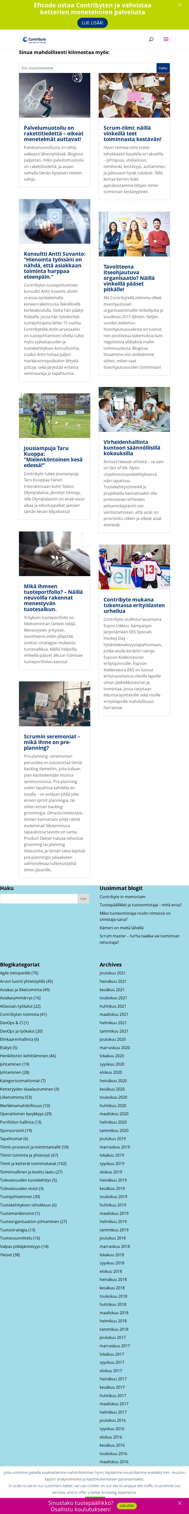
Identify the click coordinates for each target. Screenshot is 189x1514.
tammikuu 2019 (114, 1230)
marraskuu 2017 (115, 1346)
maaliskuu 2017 (114, 1403)
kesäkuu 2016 (112, 1445)
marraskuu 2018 (115, 1246)
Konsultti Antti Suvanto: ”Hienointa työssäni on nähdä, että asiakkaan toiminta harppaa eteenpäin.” (54, 265)
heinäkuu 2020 (113, 1080)
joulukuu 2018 (113, 1238)
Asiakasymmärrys (16, 998)
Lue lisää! (92, 23)
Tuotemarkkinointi (17, 1213)
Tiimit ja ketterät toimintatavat (28, 1163)
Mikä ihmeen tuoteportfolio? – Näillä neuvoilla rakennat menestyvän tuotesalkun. (53, 597)
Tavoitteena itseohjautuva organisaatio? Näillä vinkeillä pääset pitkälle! (129, 278)
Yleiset (6, 1255)
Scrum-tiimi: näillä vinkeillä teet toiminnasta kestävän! (132, 133)
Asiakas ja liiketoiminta (21, 989)
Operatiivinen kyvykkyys (22, 1113)
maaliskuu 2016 (114, 1461)
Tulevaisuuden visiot (19, 1188)
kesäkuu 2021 (112, 989)
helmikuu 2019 (113, 1221)
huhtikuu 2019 (113, 1205)
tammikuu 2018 (114, 1329)
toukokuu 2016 (113, 1453)
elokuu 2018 (111, 1271)
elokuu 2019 (111, 1172)
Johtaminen (10, 1064)
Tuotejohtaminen (16, 1196)
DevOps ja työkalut (17, 1031)
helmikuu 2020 (113, 1122)
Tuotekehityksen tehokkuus (25, 1205)
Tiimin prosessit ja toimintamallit (30, 1147)
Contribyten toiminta (19, 1014)
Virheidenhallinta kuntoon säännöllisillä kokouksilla (132, 447)
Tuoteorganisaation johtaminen (29, 1221)
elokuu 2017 (111, 1370)
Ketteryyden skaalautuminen (26, 1089)
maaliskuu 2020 (114, 1113)
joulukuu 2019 (113, 1138)
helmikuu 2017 (113, 1412)
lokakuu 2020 (112, 1055)
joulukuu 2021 (113, 973)
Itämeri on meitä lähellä (121, 927)
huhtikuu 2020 (113, 1105)
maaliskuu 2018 (114, 1312)
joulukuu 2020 (113, 1039)
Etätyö (6, 1047)
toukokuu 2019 (113, 1196)
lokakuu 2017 (112, 1354)
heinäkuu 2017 (113, 1379)
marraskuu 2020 (115, 1047)
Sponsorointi (12, 1130)
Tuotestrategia (13, 1230)
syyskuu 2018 (112, 1263)
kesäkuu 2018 (112, 1288)
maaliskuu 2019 (114, 1213)
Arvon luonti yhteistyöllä (22, 981)
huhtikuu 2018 (113, 1304)
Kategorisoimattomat (20, 1080)
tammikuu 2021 (114, 1031)
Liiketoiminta (12, 1097)
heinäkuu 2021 (113, 981)
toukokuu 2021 (113, 998)
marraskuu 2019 (115, 1147)
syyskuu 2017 (112, 1362)
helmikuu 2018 (113, 1321)
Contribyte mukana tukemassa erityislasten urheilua (134, 605)
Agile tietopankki (15, 973)
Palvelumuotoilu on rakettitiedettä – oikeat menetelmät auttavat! (53, 133)
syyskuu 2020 (112, 1064)
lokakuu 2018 (112, 1255)
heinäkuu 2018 (113, 1279)
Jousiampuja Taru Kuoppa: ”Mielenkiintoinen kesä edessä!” (53, 457)
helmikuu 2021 (113, 1022)
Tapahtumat (11, 1138)
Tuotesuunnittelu (16, 1238)
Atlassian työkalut (16, 1006)
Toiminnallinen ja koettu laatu (27, 1172)
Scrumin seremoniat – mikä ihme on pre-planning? (52, 742)
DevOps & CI (11, 1022)
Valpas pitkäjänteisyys (20, 1246)
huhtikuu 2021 (113, 1006)
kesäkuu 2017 (112, 1387)
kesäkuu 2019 (112, 1188)
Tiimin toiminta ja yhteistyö (25, 1155)
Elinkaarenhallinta (16, 1039)
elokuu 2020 (111, 1072)
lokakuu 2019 (112, 1155)
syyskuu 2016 (112, 1428)
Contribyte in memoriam (122, 896)
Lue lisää (127, 1506)
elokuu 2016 (111, 1437)
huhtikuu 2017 (113, 1395)
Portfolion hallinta (16, 1122)
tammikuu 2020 (114, 1130)
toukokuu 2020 (113, 1097)
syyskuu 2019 (112, 1163)
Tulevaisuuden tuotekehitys (25, 1180)
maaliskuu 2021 (114, 1014)
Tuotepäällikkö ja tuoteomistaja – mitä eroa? (141, 905)
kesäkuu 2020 (112, 1089)
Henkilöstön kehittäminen (24, 1055)
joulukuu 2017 (113, 1337)
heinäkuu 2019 (113, 1180)
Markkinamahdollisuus (21, 1105)
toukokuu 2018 (113, 1296)
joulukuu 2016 (113, 1420)
